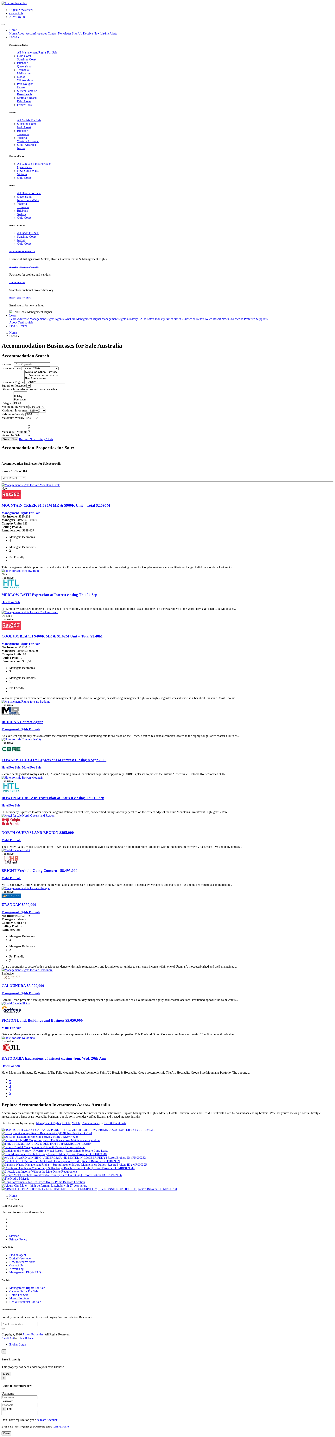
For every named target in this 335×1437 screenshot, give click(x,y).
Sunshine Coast (26, 59)
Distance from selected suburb (20, 389)
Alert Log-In (17, 16)
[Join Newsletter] (3, 1328)
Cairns (21, 87)
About (13, 322)
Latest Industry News (160, 319)
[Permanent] (20, 399)
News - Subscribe (184, 319)
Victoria (22, 137)
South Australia (26, 144)
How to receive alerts (22, 1262)
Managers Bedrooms (14, 431)
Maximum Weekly (13, 417)
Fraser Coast (24, 104)
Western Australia (28, 141)
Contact (52, 33)
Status (5, 435)
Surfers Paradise (27, 90)
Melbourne (23, 73)
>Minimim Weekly (13, 414)
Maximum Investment (15, 410)
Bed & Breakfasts (115, 1123)
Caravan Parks (90, 1123)
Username (8, 1393)
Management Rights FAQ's (26, 1272)
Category (7, 403)
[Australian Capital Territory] (45, 375)
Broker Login (17, 1344)
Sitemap (14, 1236)
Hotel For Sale (11, 602)
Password (7, 1401)
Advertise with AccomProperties (24, 267)
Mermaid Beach (27, 97)
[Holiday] (20, 396)
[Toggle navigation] (3, 24)
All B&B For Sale (28, 233)
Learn (12, 315)
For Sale (14, 37)
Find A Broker (18, 326)
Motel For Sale (31, 767)
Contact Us (16, 13)
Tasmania (23, 70)
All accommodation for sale (22, 251)
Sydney (21, 214)
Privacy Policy (18, 1239)
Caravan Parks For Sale (23, 1291)
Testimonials (25, 322)
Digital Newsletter (20, 9)
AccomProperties (32, 1334)
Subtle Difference (27, 1338)
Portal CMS (8, 1338)
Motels (76, 1123)
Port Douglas (25, 83)
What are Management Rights (82, 319)
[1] (30, 425)
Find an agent (17, 1255)
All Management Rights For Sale (37, 52)
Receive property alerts (20, 298)
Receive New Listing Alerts (100, 33)
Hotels (66, 1123)
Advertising (16, 1269)
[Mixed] (20, 403)
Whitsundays (25, 80)
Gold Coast (24, 56)
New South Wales (28, 170)
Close (6, 1373)
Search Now (10, 439)
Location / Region (13, 382)
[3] (30, 431)
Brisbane (22, 63)
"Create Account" (47, 1419)
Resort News (204, 319)
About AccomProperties (32, 33)
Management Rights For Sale (21, 513)
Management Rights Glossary (120, 319)
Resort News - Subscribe (228, 319)
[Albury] (45, 382)
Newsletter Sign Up (70, 33)
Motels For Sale (19, 1298)
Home (13, 30)
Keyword (7, 364)
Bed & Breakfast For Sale (25, 1301)
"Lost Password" (61, 1426)
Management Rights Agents (47, 319)
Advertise (23, 319)
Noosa (21, 76)
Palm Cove (24, 101)
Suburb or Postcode (14, 385)
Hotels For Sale (18, 1294)
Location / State (11, 368)
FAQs (142, 319)
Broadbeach (24, 94)
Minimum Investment (15, 406)
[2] (30, 428)
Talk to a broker (17, 282)
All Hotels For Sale (29, 193)
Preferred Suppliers (256, 319)
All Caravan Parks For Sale (34, 163)
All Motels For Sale (29, 120)
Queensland (24, 66)
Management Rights (48, 1123)
